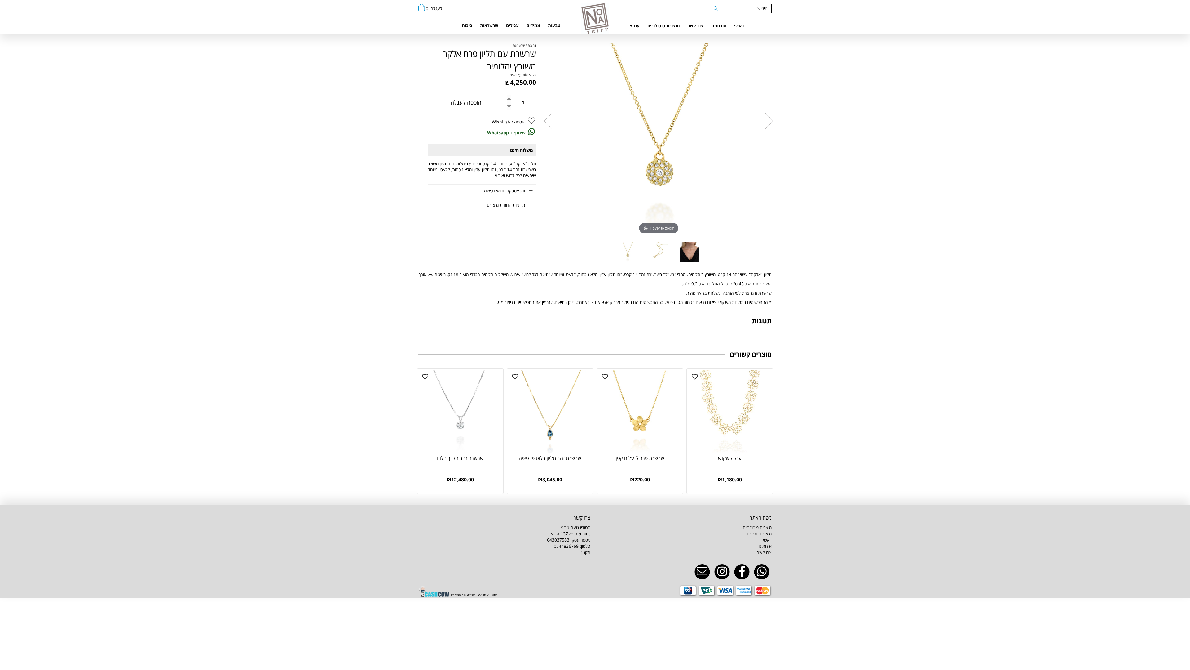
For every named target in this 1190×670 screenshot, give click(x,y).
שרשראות (489, 25)
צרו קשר (695, 26)
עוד (636, 26)
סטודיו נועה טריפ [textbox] (568, 537)
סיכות (467, 25)
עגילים (512, 25)
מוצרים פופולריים (663, 26)
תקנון (585, 552)
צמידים (533, 25)
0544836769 (566, 546)
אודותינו (718, 26)
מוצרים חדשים (759, 534)
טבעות (554, 25)
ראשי (739, 26)
